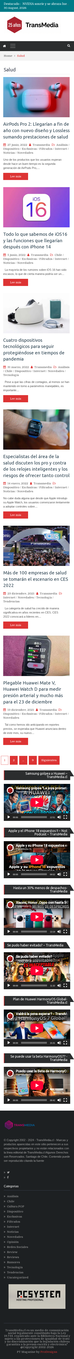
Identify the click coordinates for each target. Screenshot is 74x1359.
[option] (46, 4)
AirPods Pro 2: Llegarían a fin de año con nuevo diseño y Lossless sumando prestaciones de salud (36, 130)
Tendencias (11, 601)
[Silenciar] (59, 817)
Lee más (15, 176)
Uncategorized (17, 1277)
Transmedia (41, 145)
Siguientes (49, 760)
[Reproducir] (9, 817)
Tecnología (11, 375)
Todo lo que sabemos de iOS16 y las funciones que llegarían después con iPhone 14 (35, 240)
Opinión (13, 1242)
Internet (61, 148)
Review (12, 1252)
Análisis (62, 145)
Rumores (13, 1262)
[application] (37, 802)
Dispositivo (11, 148)
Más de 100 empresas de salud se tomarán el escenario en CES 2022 (35, 579)
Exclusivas (29, 148)
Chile (58, 255)
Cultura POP (15, 1206)
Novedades (25, 152)
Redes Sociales (17, 1247)
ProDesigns (48, 1352)
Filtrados (45, 148)
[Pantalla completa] (65, 817)
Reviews (13, 1257)
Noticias (9, 152)
